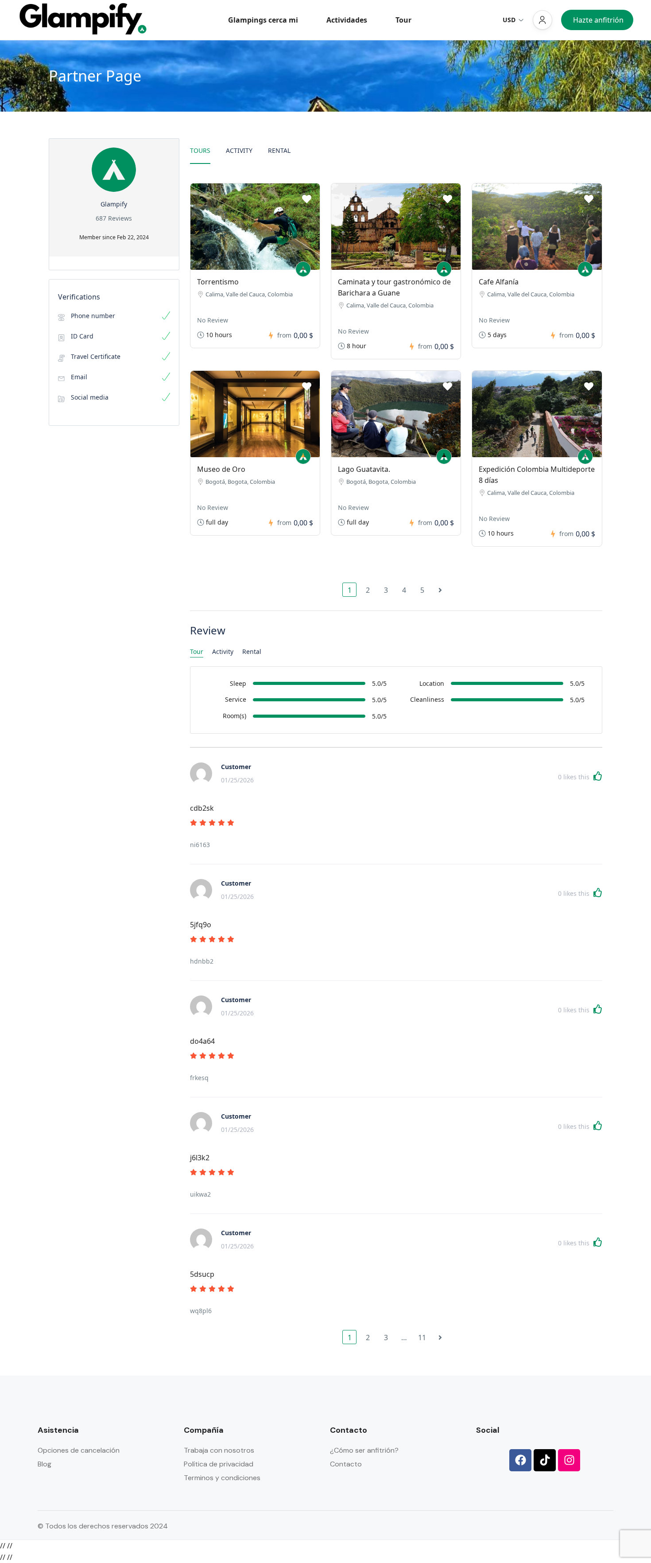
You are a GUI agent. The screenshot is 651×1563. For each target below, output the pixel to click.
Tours (200, 150)
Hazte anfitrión (598, 20)
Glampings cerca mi (263, 20)
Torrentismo (218, 282)
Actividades (346, 20)
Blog (44, 1464)
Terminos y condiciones (222, 1477)
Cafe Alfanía (499, 282)
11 (422, 1337)
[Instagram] (569, 1460)
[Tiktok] (545, 1460)
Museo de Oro (221, 469)
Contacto (346, 1464)
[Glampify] (303, 269)
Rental (279, 150)
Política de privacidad (218, 1464)
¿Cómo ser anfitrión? (364, 1450)
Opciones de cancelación (79, 1450)
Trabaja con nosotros (219, 1450)
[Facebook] (520, 1460)
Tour (403, 20)
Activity (239, 150)
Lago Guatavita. (364, 469)
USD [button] (509, 20)
